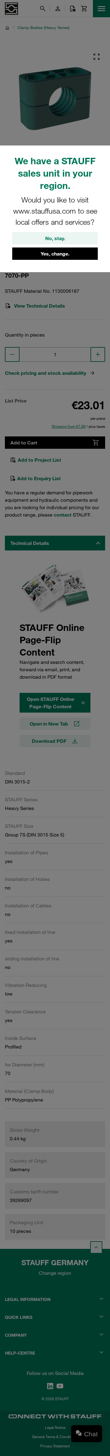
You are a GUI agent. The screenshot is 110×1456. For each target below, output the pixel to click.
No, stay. (55, 238)
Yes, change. (55, 254)
